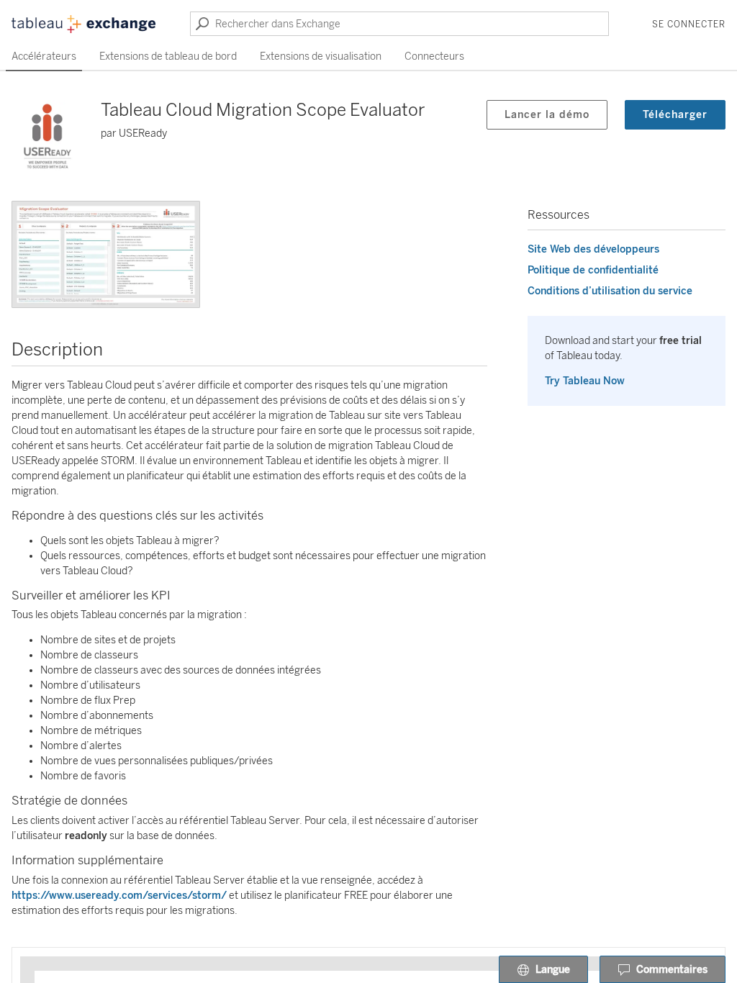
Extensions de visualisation (320, 56)
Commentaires (671, 970)
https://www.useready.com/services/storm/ (119, 895)
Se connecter (688, 24)
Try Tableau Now (585, 381)
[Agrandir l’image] (106, 254)
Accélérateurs (44, 56)
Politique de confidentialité (593, 270)
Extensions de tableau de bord (168, 56)
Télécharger (675, 115)
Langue (552, 970)
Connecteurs (434, 56)
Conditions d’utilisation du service (610, 291)
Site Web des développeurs (593, 249)
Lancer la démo (547, 115)
